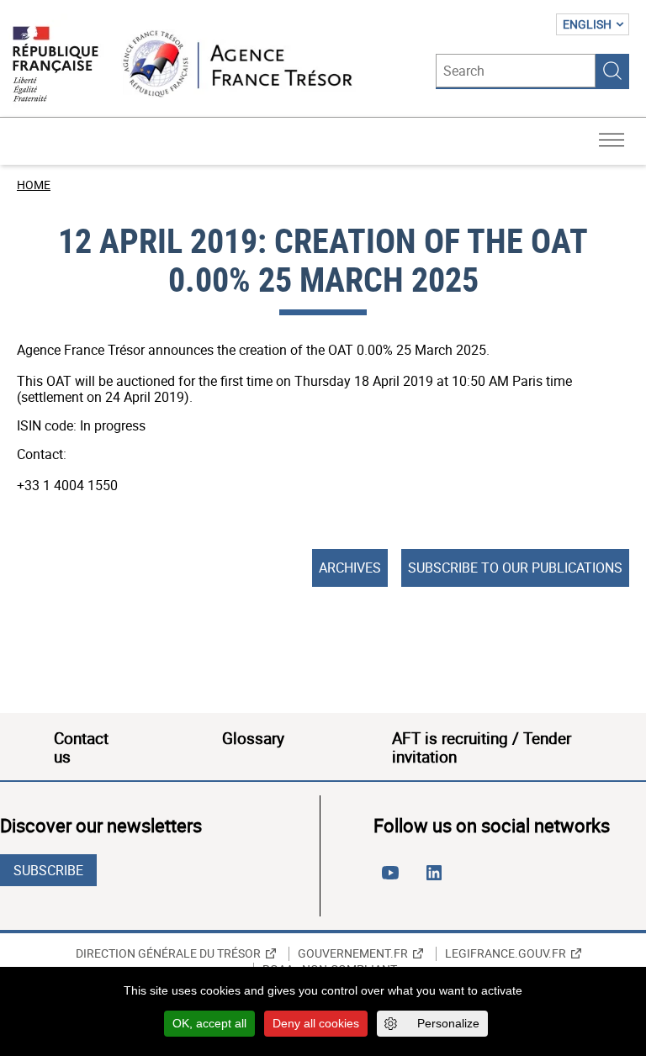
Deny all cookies (316, 1023)
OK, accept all (209, 1023)
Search (612, 70)
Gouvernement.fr (353, 953)
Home (33, 185)
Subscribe (48, 870)
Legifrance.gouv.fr (505, 953)
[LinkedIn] (437, 879)
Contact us (81, 747)
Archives (350, 567)
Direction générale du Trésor (168, 953)
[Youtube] (393, 879)
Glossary (253, 738)
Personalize (448, 1023)
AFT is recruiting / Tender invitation (481, 747)
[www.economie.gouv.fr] (55, 65)
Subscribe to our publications (515, 567)
